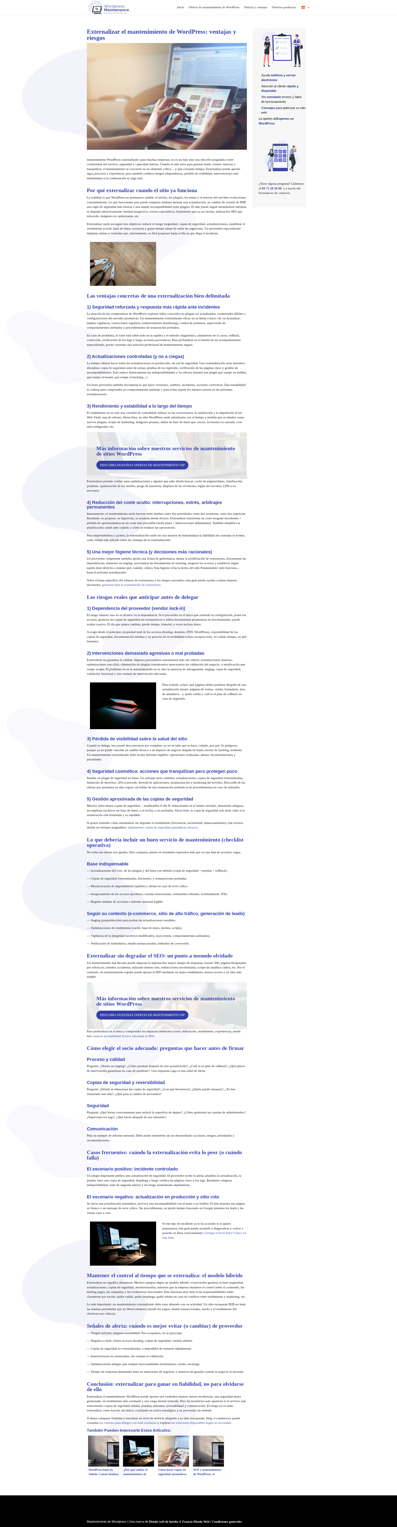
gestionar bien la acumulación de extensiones (131, 584)
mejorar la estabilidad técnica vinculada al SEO (123, 1036)
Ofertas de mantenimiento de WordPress (214, 7)
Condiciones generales (227, 1521)
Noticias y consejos (255, 7)
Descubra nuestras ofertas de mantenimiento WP (142, 465)
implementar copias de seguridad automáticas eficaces (163, 827)
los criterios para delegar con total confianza (128, 1422)
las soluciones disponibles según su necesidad (201, 1422)
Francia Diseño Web (195, 1521)
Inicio (180, 7)
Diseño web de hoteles (163, 1521)
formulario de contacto (274, 193)
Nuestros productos (284, 7)
